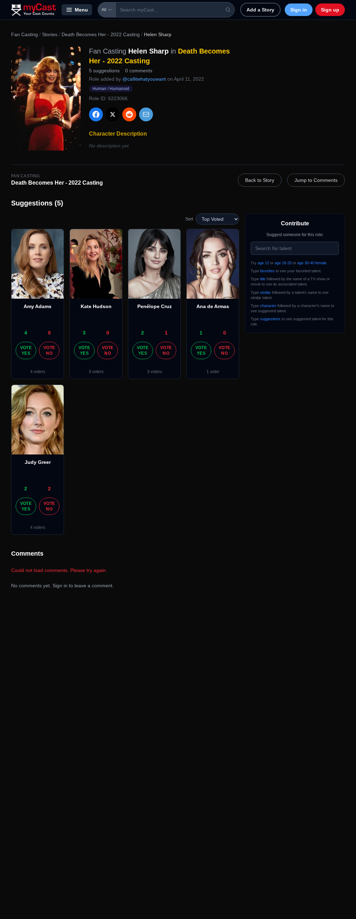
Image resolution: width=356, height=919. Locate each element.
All (104, 9)
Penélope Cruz (154, 306)
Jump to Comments (316, 180)
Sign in (298, 10)
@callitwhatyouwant (144, 79)
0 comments (138, 70)
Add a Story (260, 10)
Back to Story (259, 180)
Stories (49, 34)
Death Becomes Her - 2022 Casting (101, 34)
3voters (96, 371)
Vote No (49, 350)
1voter (213, 371)
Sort (189, 219)
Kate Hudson (96, 306)
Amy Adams (37, 306)
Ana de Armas (212, 306)
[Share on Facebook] (96, 114)
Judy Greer (38, 462)
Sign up (330, 10)
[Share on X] (113, 114)
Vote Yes (26, 350)
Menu (81, 10)
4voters (37, 371)
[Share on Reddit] (129, 114)
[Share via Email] (146, 114)
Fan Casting (24, 34)
